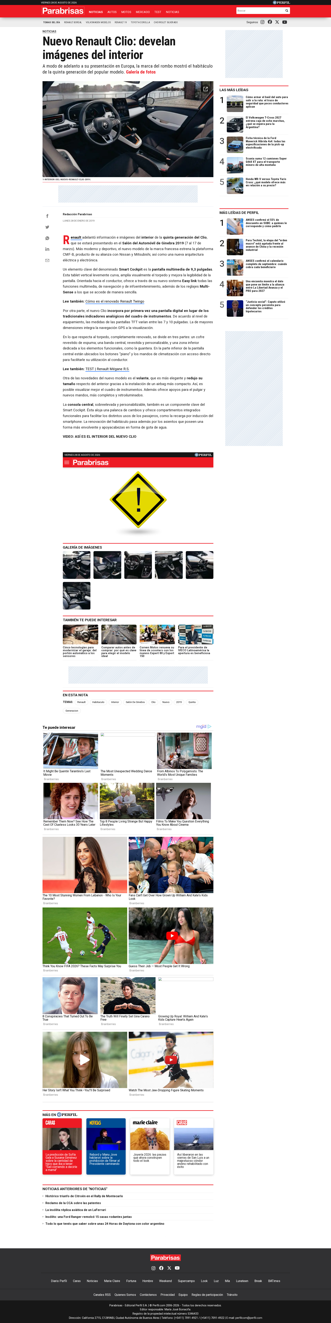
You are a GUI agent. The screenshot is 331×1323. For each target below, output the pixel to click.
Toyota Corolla (140, 22)
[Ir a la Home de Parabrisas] (63, 11)
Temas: (68, 702)
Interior (115, 702)
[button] (205, 89)
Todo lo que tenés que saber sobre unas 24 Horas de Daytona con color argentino (104, 1224)
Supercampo (186, 1281)
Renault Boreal (73, 22)
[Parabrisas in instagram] (263, 22)
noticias (106, 1124)
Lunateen (242, 1281)
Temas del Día (51, 22)
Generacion (72, 710)
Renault (81, 702)
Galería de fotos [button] (141, 72)
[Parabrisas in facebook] (271, 22)
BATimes (274, 1281)
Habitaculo (98, 702)
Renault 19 (121, 22)
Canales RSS (102, 1295)
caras (62, 1124)
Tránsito (232, 1295)
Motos (126, 12)
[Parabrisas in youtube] (285, 22)
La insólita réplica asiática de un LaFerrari (75, 1210)
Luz (216, 1281)
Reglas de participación (207, 1295)
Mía (227, 1281)
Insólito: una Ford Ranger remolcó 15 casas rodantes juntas (88, 1217)
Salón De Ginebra (135, 702)
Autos (112, 12)
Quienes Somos (125, 1295)
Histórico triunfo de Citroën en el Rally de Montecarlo (84, 1196)
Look (204, 1281)
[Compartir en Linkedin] (47, 249)
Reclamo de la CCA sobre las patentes (73, 1203)
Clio (153, 702)
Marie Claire (112, 1281)
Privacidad (168, 1295)
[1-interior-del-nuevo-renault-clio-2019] (76, 565)
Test (157, 12)
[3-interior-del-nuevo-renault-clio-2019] (138, 565)
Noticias (96, 12)
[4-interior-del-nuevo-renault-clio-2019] (169, 565)
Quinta (192, 702)
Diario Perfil (59, 1281)
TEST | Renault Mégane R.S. (107, 369)
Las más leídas (234, 90)
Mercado (143, 12)
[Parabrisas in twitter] (278, 22)
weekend (193, 1124)
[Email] (47, 260)
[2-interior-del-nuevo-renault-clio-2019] (107, 565)
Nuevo (166, 702)
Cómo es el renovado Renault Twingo (114, 301)
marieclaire (150, 1124)
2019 (179, 702)
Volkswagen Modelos (98, 22)
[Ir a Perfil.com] (281, 3)
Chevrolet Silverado (166, 22)
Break (258, 1281)
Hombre (147, 1281)
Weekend (165, 1281)
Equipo (183, 1295)
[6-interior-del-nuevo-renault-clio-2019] (76, 596)
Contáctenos (148, 1295)
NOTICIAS (49, 31)
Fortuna (131, 1281)
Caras (77, 1281)
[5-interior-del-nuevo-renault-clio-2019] (199, 565)
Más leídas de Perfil (239, 212)
